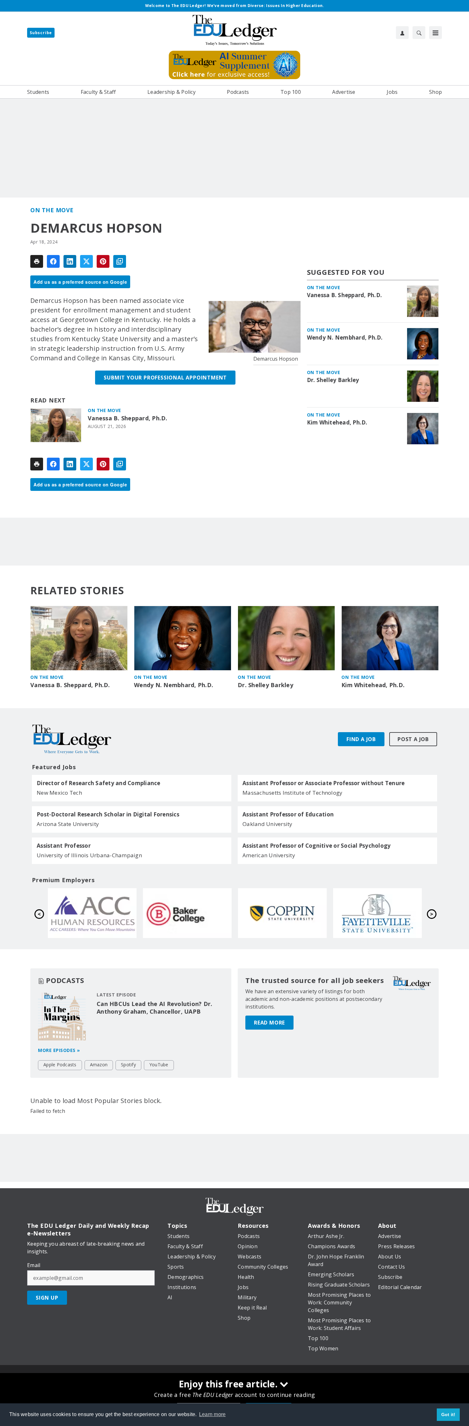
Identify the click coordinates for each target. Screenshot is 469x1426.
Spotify (128, 1065)
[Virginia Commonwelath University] (92, 913)
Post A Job (413, 739)
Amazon (99, 1065)
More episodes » (59, 1050)
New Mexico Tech (59, 792)
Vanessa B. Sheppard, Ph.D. (128, 418)
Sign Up (47, 1297)
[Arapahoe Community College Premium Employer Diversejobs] (282, 913)
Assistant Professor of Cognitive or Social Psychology (316, 845)
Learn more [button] (212, 1414)
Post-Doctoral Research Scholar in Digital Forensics (108, 814)
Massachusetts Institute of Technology (292, 792)
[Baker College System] (377, 913)
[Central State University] (187, 913)
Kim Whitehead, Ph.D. (337, 422)
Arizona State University (68, 824)
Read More (269, 1022)
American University (268, 855)
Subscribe (41, 32)
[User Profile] (402, 32)
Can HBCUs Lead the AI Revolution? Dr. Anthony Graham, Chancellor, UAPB (154, 1007)
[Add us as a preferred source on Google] (119, 261)
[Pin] (103, 261)
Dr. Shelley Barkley (333, 380)
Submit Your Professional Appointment (165, 377)
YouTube (158, 1065)
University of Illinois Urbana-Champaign (89, 855)
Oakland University (267, 824)
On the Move (52, 210)
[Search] (419, 32)
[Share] (53, 261)
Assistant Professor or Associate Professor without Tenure (323, 783)
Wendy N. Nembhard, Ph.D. (345, 337)
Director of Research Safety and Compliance (98, 783)
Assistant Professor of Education (288, 814)
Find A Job (361, 739)
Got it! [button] (448, 1414)
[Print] (36, 261)
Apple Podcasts (60, 1065)
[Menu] (435, 32)
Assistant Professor (64, 845)
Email (33, 1265)
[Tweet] (86, 261)
